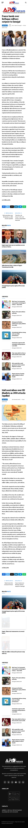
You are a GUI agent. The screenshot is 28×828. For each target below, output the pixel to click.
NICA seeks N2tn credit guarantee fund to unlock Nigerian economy (18, 365)
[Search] (25, 2)
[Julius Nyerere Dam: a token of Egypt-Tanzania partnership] (14, 256)
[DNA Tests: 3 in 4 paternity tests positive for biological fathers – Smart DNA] (6, 304)
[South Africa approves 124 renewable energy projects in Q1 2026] (6, 346)
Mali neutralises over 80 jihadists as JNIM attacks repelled (8, 217)
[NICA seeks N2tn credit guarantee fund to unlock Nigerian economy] (6, 366)
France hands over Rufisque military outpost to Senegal (20, 584)
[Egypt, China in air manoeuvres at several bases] (14, 622)
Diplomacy (5, 25)
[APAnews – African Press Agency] (14, 2)
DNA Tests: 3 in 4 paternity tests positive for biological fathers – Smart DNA (19, 303)
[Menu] (3, 2)
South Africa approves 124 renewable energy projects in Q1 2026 (18, 344)
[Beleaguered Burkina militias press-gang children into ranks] (6, 325)
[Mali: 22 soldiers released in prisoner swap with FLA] (14, 643)
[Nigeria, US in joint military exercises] (6, 315)
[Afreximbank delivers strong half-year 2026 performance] (6, 335)
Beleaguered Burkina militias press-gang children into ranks (19, 323)
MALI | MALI (5, 399)
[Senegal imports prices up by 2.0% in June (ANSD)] (14, 277)
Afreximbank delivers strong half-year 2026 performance (19, 334)
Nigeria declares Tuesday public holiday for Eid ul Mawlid (18, 375)
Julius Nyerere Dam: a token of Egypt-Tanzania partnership (12, 266)
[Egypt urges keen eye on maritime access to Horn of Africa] (14, 236)
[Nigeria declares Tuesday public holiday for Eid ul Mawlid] (6, 377)
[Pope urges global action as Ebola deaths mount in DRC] (6, 356)
